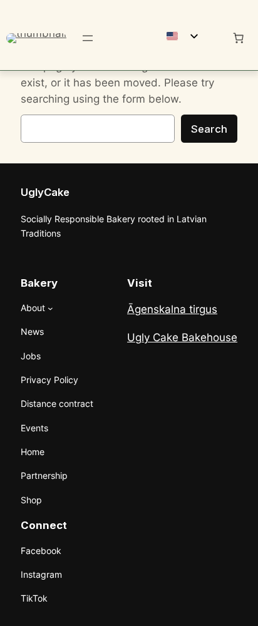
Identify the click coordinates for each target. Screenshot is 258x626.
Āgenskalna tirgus (172, 309)
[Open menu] (87, 38)
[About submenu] (50, 308)
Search (209, 129)
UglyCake (45, 192)
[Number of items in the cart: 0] (238, 38)
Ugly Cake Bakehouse (182, 337)
